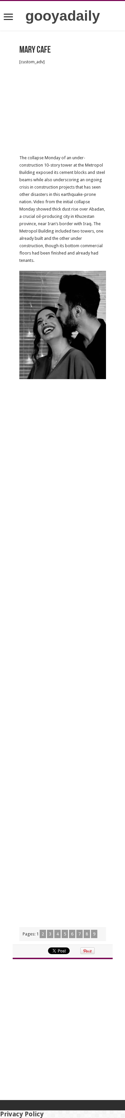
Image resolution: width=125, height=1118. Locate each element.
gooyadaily (62, 16)
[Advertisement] (62, 110)
